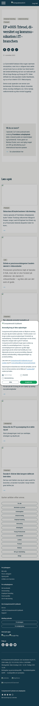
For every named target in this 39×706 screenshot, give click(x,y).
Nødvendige (8, 375)
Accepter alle (28, 382)
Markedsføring (9, 378)
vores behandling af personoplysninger (23, 363)
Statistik (25, 375)
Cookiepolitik (30, 369)
